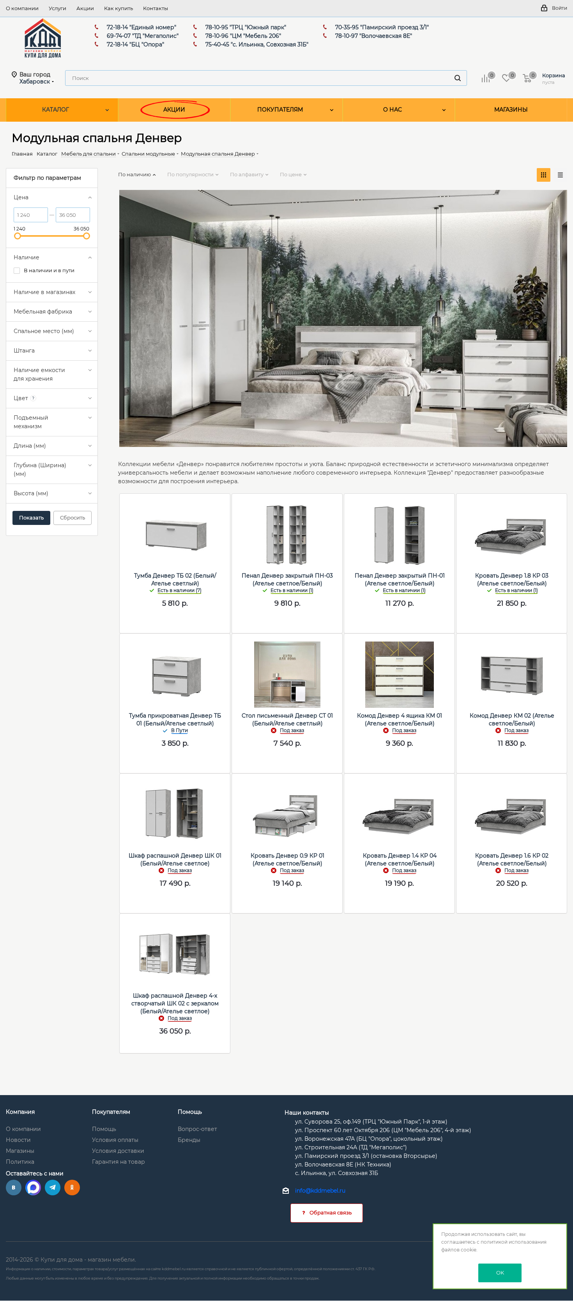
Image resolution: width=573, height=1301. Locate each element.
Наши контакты (307, 1112)
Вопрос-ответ (197, 1129)
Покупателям (111, 1111)
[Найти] (457, 78)
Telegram (52, 1187)
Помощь (104, 1129)
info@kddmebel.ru (320, 1190)
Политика (20, 1161)
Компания (20, 1111)
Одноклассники (72, 1187)
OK (500, 1272)
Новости (18, 1139)
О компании (23, 1129)
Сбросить (72, 517)
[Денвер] (343, 317)
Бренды (189, 1139)
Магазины (20, 1150)
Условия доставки (118, 1150)
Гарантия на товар (118, 1161)
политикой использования (513, 1242)
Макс (33, 1187)
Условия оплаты (115, 1139)
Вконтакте (13, 1187)
